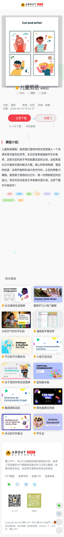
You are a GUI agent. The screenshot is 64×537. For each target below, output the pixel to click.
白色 (9, 194)
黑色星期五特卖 (45, 407)
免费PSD (36, 476)
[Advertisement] (32, 240)
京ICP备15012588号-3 (42, 522)
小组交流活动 (44, 356)
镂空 (20, 200)
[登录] (54, 5)
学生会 (40, 433)
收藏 (47, 118)
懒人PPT (14, 529)
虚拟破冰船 (42, 382)
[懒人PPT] (32, 4)
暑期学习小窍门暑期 (44, 305)
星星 (56, 194)
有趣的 (19, 194)
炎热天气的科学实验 (13, 331)
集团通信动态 (12, 407)
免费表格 (49, 476)
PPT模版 (10, 476)
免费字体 (23, 476)
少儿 (37, 194)
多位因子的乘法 (13, 433)
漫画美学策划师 (45, 331)
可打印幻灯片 (8, 200)
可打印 (47, 194)
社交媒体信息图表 (14, 305)
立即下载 (21, 118)
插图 (29, 194)
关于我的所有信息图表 (17, 382)
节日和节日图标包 (14, 356)
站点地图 (21, 526)
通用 (13, 104)
